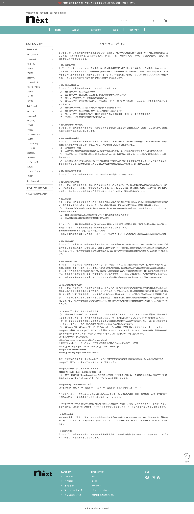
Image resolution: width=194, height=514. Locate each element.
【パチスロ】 (32, 106)
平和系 (30, 73)
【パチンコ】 (32, 49)
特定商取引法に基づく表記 (103, 495)
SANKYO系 (31, 59)
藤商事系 (31, 77)
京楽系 (30, 91)
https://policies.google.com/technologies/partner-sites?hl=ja (89, 346)
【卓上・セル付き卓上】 (37, 187)
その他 (30, 100)
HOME (58, 29)
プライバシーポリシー (101, 490)
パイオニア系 (32, 162)
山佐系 (30, 166)
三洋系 (30, 68)
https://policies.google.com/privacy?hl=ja (79, 352)
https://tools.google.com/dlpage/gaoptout (80, 371)
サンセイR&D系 (33, 86)
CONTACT (134, 29)
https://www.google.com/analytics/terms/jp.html (83, 340)
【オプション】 (33, 181)
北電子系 (31, 157)
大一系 (30, 96)
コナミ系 (31, 148)
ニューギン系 (32, 82)
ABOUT (75, 29)
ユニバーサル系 (33, 134)
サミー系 (31, 63)
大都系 (30, 139)
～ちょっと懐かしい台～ (37, 193)
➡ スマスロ (32, 111)
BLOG (115, 29)
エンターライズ (33, 171)
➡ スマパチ (32, 54)
